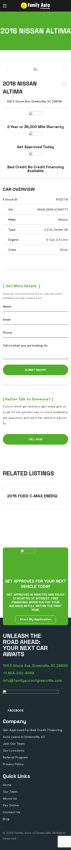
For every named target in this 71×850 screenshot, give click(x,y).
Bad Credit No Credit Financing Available (35, 168)
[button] (64, 6)
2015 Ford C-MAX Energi (32, 496)
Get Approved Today (35, 146)
